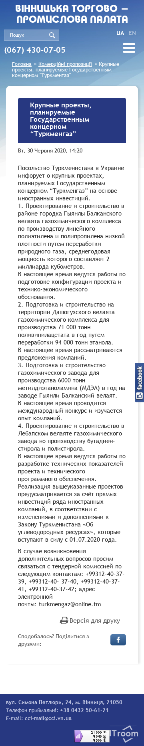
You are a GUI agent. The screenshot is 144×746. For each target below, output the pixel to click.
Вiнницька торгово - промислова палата (72, 14)
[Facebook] (118, 639)
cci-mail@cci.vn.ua (48, 718)
